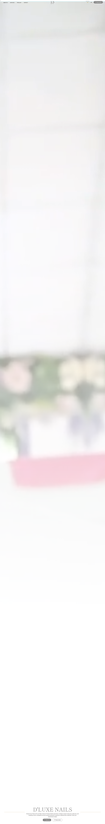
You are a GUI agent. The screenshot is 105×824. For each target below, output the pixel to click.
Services (12, 2)
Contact (26, 2)
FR (91, 2)
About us (5, 2)
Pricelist (19, 2)
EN (87, 2)
